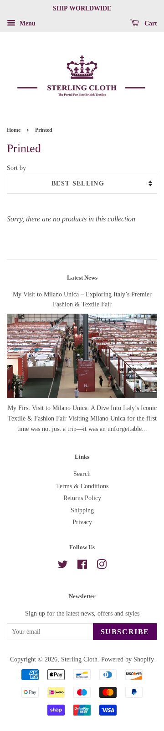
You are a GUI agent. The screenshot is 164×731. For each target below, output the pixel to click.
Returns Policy (82, 498)
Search (82, 474)
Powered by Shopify (127, 659)
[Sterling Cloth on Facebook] (82, 566)
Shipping (82, 510)
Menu (27, 23)
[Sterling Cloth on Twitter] (63, 566)
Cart (150, 23)
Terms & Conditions (82, 486)
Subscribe (125, 632)
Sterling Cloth (79, 659)
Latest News (82, 277)
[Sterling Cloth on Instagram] (102, 566)
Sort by (16, 167)
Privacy (82, 522)
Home (13, 130)
